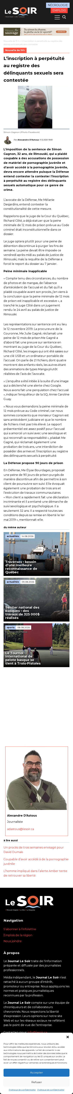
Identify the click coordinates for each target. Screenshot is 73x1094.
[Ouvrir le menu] (57, 17)
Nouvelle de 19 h (11, 41)
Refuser (36, 1082)
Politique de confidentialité (22, 1089)
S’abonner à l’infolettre (20, 929)
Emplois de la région (18, 935)
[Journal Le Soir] (21, 11)
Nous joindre (13, 941)
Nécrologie (58, 5)
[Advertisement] (36, 705)
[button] (67, 1037)
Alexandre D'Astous (28, 140)
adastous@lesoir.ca (20, 829)
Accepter (36, 1072)
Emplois (59, 10)
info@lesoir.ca (37, 1032)
